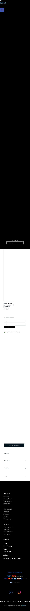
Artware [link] (24, 605)
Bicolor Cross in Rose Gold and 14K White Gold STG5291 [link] (8, 306)
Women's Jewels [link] (8, 527)
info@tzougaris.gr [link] (7, 546)
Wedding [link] (6, 529)
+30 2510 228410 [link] (7, 551)
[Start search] (22, 241)
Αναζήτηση (15, 240)
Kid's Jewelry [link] (7, 534)
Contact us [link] (6, 503)
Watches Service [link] (8, 519)
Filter (9, 327)
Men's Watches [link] (8, 532)
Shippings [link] (6, 514)
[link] (2, 10)
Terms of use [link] (7, 499)
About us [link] (6, 496)
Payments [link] (6, 512)
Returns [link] (5, 516)
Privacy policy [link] (7, 501)
